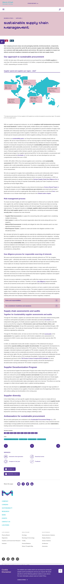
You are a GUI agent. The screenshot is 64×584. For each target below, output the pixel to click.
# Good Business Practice (11, 439)
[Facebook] (3, 559)
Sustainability (7, 508)
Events (4, 518)
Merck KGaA (7, 3)
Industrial (4, 543)
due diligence (41, 281)
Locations (5, 525)
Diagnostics (5, 537)
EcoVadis (20, 155)
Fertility (24, 540)
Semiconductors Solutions (48, 535)
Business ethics (8, 18)
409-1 (29, 433)
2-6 (5, 433)
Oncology (24, 535)
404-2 (18, 433)
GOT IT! (60, 571)
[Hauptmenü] (2, 9)
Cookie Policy (42, 576)
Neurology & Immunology (28, 537)
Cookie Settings (21, 579)
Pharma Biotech (6, 535)
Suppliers (19, 18)
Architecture (45, 543)
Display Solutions (46, 537)
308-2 (15, 433)
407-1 (22, 433)
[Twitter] (8, 559)
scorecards (48, 334)
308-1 (11, 433)
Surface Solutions (46, 540)
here (53, 191)
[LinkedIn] (12, 559)
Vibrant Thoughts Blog (27, 546)
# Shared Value (41, 439)
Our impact (10, 469)
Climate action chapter (44, 193)
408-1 (25, 433)
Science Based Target (50, 187)
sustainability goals (18, 138)
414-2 (36, 433)
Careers (5, 504)
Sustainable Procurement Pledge (41, 419)
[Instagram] (17, 559)
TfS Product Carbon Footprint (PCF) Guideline (34, 358)
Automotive (45, 546)
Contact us (6, 521)
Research (5, 511)
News (4, 515)
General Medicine (26, 543)
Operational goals (12, 473)
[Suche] (60, 9)
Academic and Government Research (11, 540)
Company (5, 501)
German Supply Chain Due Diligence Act (45, 179)
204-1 (8, 433)
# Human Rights (32, 439)
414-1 (32, 433)
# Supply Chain (23, 439)
